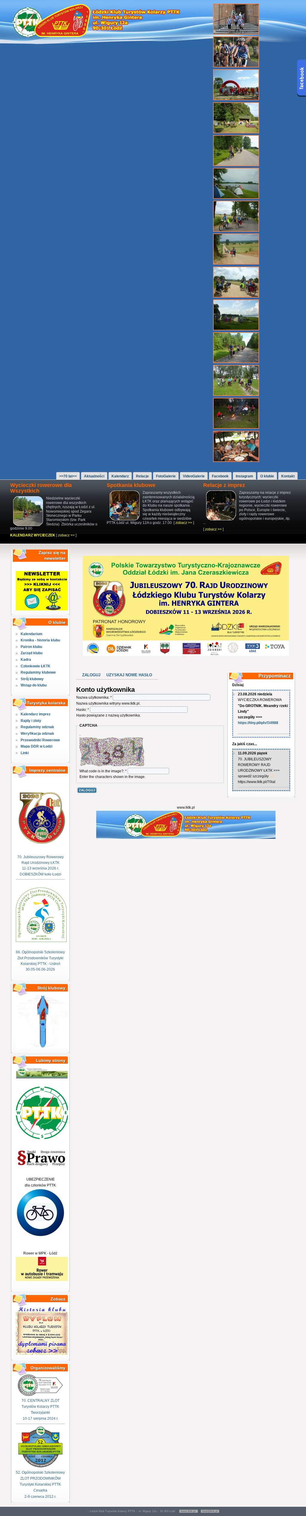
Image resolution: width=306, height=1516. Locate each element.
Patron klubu (31, 647)
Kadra (26, 660)
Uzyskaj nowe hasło (129, 675)
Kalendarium (31, 634)
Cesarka (40, 1490)
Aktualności (94, 476)
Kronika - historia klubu (40, 640)
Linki (25, 753)
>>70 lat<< (68, 476)
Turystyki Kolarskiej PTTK (40, 1484)
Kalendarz (120, 476)
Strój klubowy (32, 679)
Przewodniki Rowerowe (40, 740)
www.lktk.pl (188, 1511)
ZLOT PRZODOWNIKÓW (40, 1478)
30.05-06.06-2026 (40, 969)
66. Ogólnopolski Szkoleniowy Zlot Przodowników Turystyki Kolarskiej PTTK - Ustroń (40, 958)
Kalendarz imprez (36, 714)
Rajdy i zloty (31, 721)
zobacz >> (66, 535)
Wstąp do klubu (34, 685)
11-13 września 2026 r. (40, 868)
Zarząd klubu (31, 653)
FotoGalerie (166, 476)
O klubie (267, 476)
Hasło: (82, 710)
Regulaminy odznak (37, 727)
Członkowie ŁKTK (36, 666)
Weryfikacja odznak (37, 733)
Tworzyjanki (40, 1412)
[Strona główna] (99, 36)
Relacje (142, 476)
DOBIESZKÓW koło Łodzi (40, 874)
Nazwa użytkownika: (94, 697)
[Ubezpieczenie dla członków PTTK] (40, 1235)
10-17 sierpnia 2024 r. (40, 1418)
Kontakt (288, 476)
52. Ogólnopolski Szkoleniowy (40, 1472)
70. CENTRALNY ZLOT (40, 1401)
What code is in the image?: (103, 771)
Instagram (244, 476)
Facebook (220, 476)
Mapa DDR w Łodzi (36, 746)
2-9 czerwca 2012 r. (40, 1497)
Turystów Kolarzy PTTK (40, 1406)
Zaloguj (91, 675)
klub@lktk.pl (210, 1511)
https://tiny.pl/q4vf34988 (258, 723)
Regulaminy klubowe (38, 672)
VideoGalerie (194, 476)
